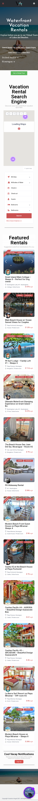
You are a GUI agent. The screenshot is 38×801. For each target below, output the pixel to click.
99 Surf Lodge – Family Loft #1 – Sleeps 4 (18, 362)
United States (9, 58)
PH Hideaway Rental (14, 485)
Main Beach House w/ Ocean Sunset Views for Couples (18, 321)
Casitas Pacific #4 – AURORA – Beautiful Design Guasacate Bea (18, 609)
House (9, 328)
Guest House (11, 533)
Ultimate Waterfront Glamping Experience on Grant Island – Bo (19, 403)
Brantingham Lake (12, 284)
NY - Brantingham (23, 284)
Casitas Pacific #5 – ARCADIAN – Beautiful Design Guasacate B (19, 652)
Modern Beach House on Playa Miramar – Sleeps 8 (16, 735)
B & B (8, 701)
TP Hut (9, 411)
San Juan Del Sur (12, 450)
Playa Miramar (11, 531)
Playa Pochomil (11, 325)
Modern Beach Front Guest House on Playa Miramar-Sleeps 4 (17, 526)
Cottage (9, 287)
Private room (15, 328)
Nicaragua (7, 62)
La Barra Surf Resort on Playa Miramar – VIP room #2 (19, 694)
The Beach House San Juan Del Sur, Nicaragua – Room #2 (19, 445)
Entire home (16, 287)
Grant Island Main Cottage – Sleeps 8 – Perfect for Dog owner (18, 279)
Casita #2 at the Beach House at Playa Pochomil (18, 568)
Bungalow (10, 368)
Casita (9, 574)
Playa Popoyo (11, 366)
